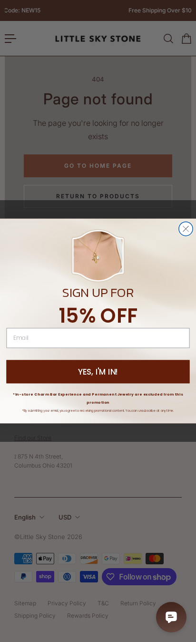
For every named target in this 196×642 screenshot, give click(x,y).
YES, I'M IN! (98, 371)
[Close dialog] (186, 228)
